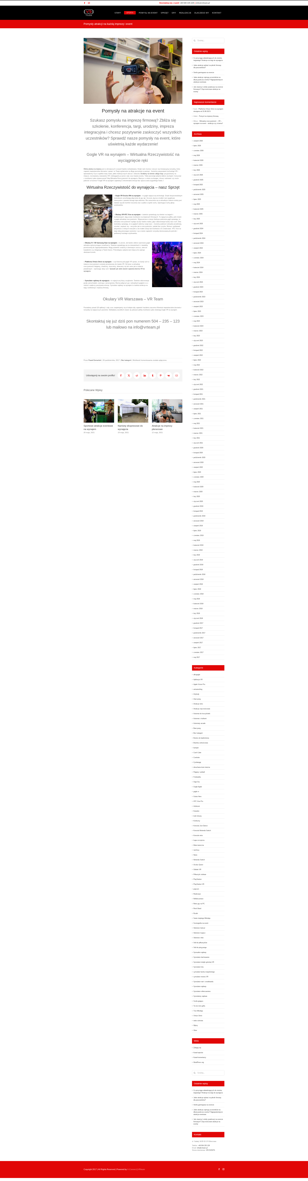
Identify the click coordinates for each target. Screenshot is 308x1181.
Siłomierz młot (198, 938)
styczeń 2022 (198, 384)
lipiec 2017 (197, 647)
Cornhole (196, 757)
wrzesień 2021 (198, 404)
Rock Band (197, 908)
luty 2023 (196, 336)
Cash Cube (197, 752)
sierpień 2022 (198, 355)
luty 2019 (196, 555)
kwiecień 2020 (198, 487)
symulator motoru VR (200, 977)
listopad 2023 (198, 292)
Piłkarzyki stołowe (199, 874)
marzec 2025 (197, 214)
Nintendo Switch (199, 860)
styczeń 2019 (198, 560)
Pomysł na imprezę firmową (208, 116)
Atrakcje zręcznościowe (201, 709)
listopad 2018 (198, 569)
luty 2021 (196, 438)
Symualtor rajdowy (199, 952)
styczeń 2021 (198, 443)
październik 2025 (199, 189)
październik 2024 (199, 238)
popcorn (196, 889)
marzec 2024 (197, 272)
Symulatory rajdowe (200, 996)
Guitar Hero (197, 796)
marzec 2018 (197, 608)
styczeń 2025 (198, 223)
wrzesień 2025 (198, 194)
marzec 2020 (197, 492)
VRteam (141, 1169)
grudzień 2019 (198, 506)
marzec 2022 (197, 375)
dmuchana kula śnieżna (201, 767)
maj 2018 (196, 599)
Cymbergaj (197, 762)
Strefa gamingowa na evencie (203, 72)
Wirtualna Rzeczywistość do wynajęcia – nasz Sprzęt (133, 187)
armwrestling (197, 689)
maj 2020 (196, 482)
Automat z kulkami (200, 718)
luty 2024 (196, 277)
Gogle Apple (197, 787)
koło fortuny (197, 816)
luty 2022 (196, 379)
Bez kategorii (126, 360)
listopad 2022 (198, 350)
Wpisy (195, 1025)
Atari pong (197, 699)
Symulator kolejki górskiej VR (203, 962)
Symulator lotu (198, 967)
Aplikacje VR (197, 679)
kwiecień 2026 (198, 160)
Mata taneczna (198, 845)
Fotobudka (197, 777)
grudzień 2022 (198, 345)
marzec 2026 (197, 165)
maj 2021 (196, 423)
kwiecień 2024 (198, 267)
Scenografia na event (200, 923)
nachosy (196, 850)
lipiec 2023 (197, 311)
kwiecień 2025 (198, 209)
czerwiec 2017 (198, 652)
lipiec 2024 (197, 253)
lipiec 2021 (197, 414)
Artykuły (196, 694)
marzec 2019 (197, 550)
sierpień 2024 (198, 248)
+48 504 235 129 (204, 1145)
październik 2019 (199, 516)
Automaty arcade (199, 723)
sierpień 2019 (198, 526)
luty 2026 (196, 170)
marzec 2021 (197, 433)
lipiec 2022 (197, 360)
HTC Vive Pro (198, 801)
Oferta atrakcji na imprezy (93, 169)
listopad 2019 (198, 511)
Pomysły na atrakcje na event (133, 110)
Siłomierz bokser (199, 928)
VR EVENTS (210, 1150)
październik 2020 (199, 457)
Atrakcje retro (198, 704)
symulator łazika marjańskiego (204, 972)
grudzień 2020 (198, 448)
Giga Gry (196, 782)
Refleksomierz (198, 899)
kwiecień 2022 (198, 370)
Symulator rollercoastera (201, 991)
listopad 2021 (198, 394)
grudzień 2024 (198, 228)
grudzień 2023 (198, 287)
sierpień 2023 (198, 306)
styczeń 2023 (198, 340)
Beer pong (197, 728)
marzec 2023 (197, 331)
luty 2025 (196, 219)
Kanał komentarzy (199, 1057)
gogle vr (196, 791)
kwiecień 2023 (198, 326)
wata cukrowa (198, 1020)
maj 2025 (196, 204)
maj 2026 (196, 155)
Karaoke (196, 811)
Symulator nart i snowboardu (203, 982)
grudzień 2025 (198, 180)
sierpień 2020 (198, 467)
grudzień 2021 (198, 389)
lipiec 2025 (197, 199)
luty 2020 (196, 496)
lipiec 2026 (197, 146)
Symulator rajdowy (199, 986)
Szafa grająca (198, 1001)
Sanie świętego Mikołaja (201, 918)
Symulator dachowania (201, 957)
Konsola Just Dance (200, 826)
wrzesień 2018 (198, 579)
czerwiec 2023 (198, 316)
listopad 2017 (198, 628)
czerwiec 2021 (198, 418)
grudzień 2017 (198, 623)
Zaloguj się (197, 1048)
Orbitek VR (197, 869)
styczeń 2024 (198, 282)
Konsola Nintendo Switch (202, 830)
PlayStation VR (198, 884)
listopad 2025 (198, 185)
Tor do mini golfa (199, 1006)
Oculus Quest (198, 865)
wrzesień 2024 (198, 243)
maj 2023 (196, 321)
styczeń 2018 (198, 618)
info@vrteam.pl (203, 3)
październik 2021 (199, 399)
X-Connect (131, 1169)
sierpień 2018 (198, 584)
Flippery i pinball (199, 772)
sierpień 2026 (198, 141)
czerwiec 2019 (198, 535)
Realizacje (197, 894)
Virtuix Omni (197, 1016)
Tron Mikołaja (198, 1011)
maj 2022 (196, 365)
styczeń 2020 (198, 501)
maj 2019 (196, 540)
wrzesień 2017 (198, 638)
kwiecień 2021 (198, 428)
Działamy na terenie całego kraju (152, 174)
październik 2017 (199, 633)
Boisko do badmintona (201, 738)
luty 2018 (196, 613)
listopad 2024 (198, 233)
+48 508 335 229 (187, 3)
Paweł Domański (94, 360)
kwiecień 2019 (198, 545)
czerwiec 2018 (198, 594)
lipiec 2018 (197, 589)
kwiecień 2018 (198, 604)
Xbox (195, 1030)
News (195, 855)
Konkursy (196, 821)
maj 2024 (196, 262)
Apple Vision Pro (199, 684)
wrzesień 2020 (198, 462)
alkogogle (196, 674)
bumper (196, 748)
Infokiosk (196, 806)
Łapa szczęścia (198, 840)
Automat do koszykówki (201, 713)
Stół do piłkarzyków (200, 943)
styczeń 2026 (198, 175)
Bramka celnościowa (200, 743)
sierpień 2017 (198, 642)
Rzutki (195, 913)
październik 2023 (199, 297)
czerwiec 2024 (198, 258)
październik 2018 (199, 574)
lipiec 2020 (197, 472)
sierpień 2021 (198, 409)
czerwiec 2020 (198, 477)
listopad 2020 (198, 453)
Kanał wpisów (198, 1052)
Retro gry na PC (199, 904)
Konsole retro (198, 835)
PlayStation (197, 879)
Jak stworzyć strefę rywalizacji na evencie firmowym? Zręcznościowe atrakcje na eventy (208, 89)
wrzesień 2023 (198, 301)
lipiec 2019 (197, 530)
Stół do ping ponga (199, 947)
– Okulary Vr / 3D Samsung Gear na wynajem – (101, 243)
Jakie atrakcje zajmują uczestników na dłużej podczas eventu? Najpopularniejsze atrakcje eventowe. (208, 79)
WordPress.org (198, 1062)
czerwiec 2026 (198, 150)
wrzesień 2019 (198, 521)
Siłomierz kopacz (199, 933)
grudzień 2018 (198, 565)
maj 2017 (196, 657)
